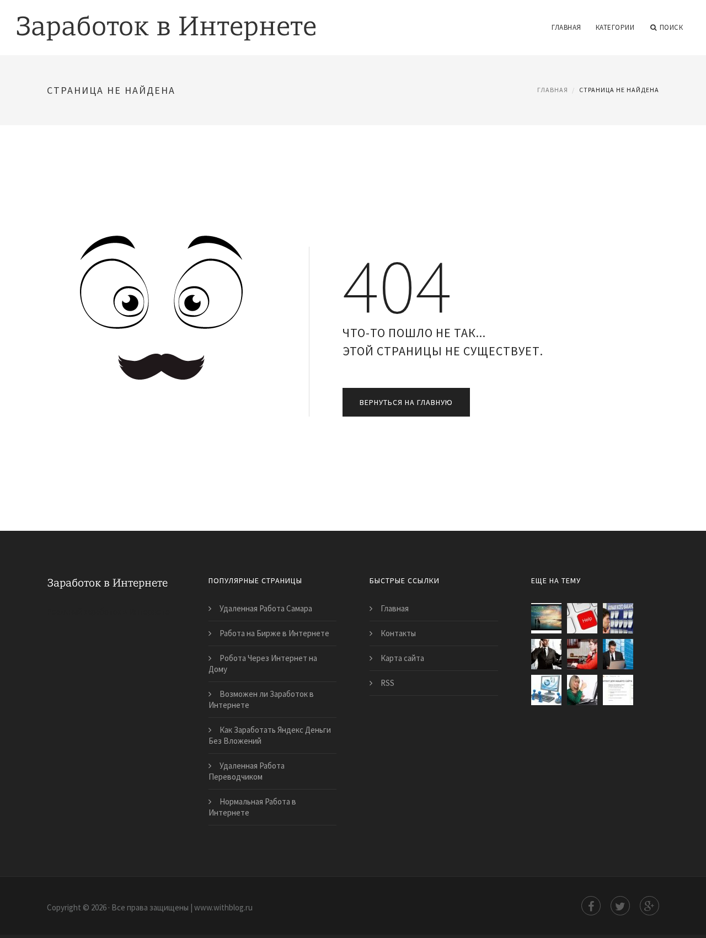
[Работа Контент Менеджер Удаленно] (582, 654)
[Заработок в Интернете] (167, 20)
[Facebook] (591, 905)
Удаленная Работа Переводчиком (246, 771)
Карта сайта (402, 658)
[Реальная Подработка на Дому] (546, 690)
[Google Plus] (649, 905)
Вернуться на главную (406, 402)
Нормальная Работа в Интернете (252, 807)
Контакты (398, 633)
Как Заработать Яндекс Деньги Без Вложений (269, 735)
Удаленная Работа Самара (266, 608)
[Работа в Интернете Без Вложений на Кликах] (618, 654)
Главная (566, 27)
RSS (387, 683)
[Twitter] (620, 905)
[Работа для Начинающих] (546, 654)
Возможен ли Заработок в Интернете (261, 699)
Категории (615, 27)
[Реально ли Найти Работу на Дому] (582, 690)
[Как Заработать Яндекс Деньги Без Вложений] (618, 690)
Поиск (671, 27)
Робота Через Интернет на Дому (262, 663)
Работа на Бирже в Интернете (274, 633)
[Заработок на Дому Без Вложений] (546, 618)
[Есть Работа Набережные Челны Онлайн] (618, 618)
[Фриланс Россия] (582, 618)
